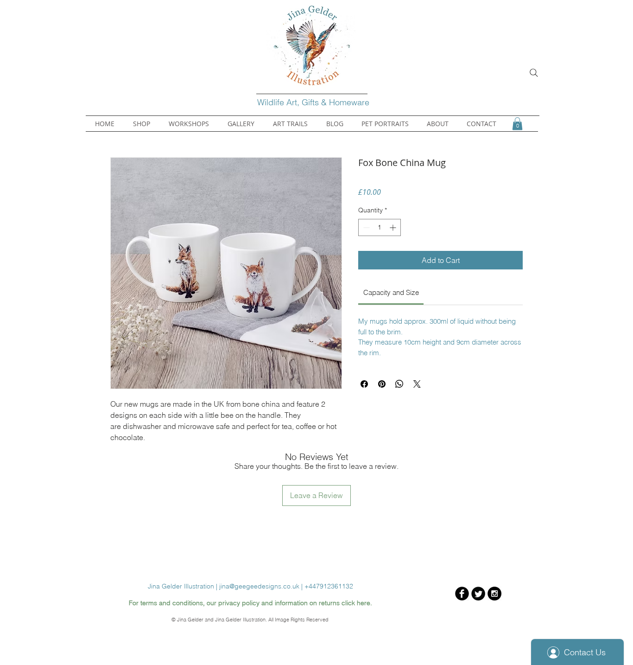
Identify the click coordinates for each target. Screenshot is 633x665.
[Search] (534, 73)
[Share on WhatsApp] (399, 384)
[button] (517, 123)
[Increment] (393, 227)
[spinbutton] (379, 227)
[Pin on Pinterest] (381, 384)
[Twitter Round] (478, 594)
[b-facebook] (462, 594)
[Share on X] (417, 384)
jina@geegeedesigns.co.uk (259, 586)
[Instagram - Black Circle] (494, 594)
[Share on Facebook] (364, 384)
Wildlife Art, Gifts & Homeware (314, 102)
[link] (391, 292)
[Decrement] (365, 227)
